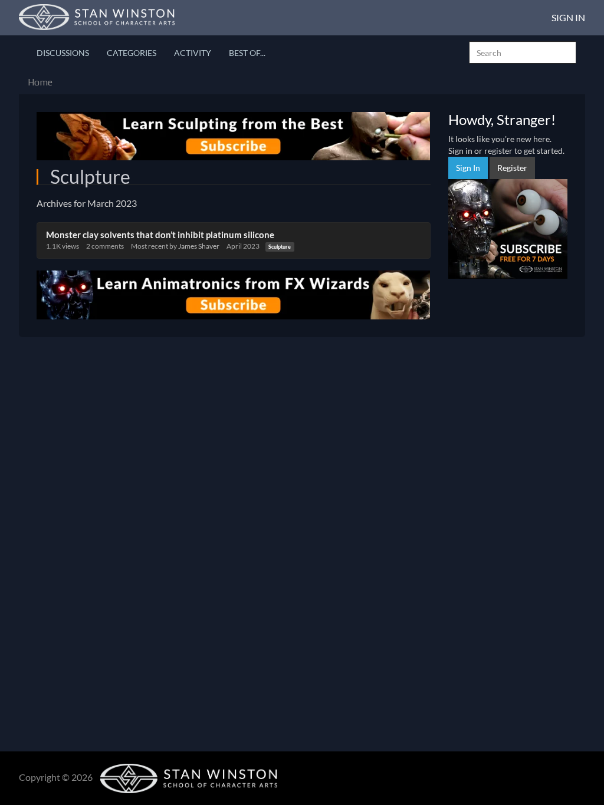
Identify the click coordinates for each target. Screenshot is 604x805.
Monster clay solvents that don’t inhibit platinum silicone (160, 234)
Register (512, 168)
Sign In (568, 17)
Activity (192, 53)
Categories (131, 53)
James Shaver (198, 246)
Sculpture (279, 246)
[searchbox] (522, 52)
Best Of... (247, 53)
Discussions (63, 53)
